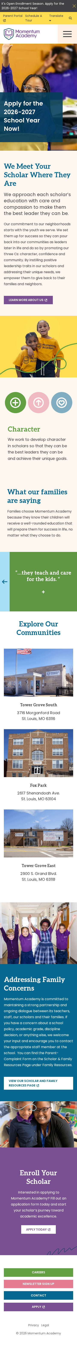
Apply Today (37, 1229)
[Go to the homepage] (22, 34)
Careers (38, 1272)
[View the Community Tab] (61, 402)
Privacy (33, 1325)
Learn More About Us (27, 300)
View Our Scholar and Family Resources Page (33, 1083)
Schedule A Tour (33, 18)
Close (74, 6)
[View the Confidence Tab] (38, 402)
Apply (37, 1307)
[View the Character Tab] (15, 402)
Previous (4, 581)
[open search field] (70, 18)
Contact (38, 1295)
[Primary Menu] (67, 34)
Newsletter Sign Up (38, 1284)
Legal (45, 1325)
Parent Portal (13, 16)
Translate (57, 16)
